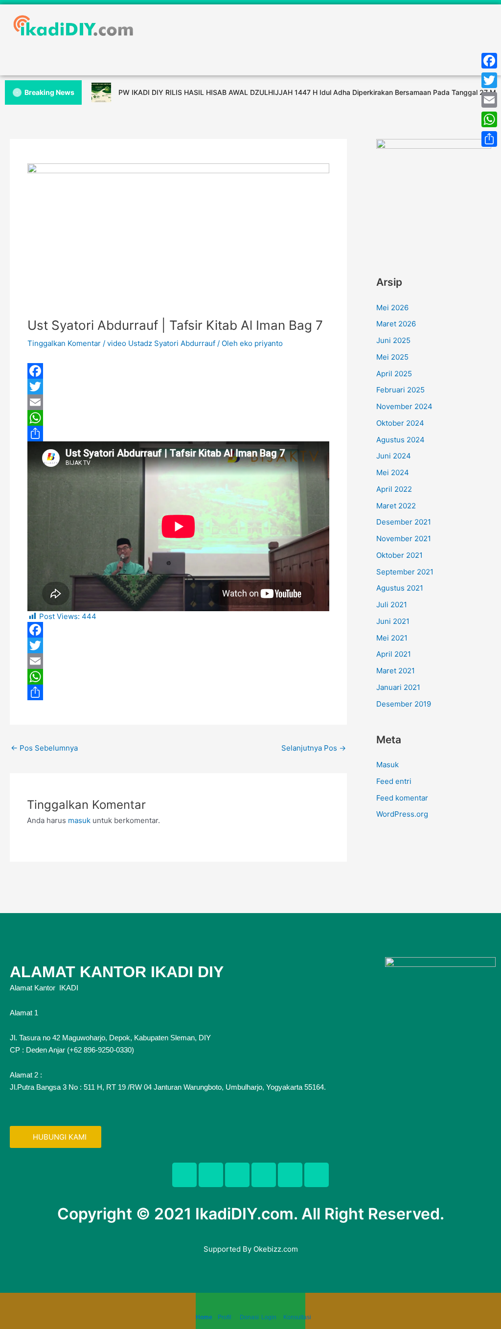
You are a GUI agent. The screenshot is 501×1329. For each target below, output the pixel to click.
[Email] (178, 402)
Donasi (249, 1317)
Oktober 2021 (399, 555)
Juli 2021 (391, 604)
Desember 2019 (403, 704)
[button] (250, 55)
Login (268, 1317)
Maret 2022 (396, 505)
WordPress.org (402, 814)
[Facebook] (178, 371)
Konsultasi (297, 1317)
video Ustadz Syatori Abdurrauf (161, 343)
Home (204, 1317)
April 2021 (393, 654)
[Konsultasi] (288, 1305)
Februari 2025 (400, 389)
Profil (224, 1317)
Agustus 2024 (400, 439)
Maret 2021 (395, 670)
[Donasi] (245, 1305)
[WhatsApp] (178, 418)
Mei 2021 (392, 637)
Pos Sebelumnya (44, 748)
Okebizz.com (275, 1249)
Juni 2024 (393, 455)
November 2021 (403, 538)
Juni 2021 (393, 621)
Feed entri (393, 781)
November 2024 (404, 406)
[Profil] (223, 1305)
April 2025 (394, 373)
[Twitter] (178, 386)
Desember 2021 (403, 522)
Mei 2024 (392, 472)
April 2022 (394, 489)
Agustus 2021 (399, 588)
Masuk (387, 764)
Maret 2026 (396, 323)
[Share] (178, 433)
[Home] (200, 1305)
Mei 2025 (392, 357)
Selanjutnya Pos (313, 748)
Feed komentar (402, 797)
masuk (79, 820)
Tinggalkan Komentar (64, 343)
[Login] (266, 1305)
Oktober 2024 (400, 423)
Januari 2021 (398, 687)
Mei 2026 (392, 307)
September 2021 (404, 571)
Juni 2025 (393, 340)
